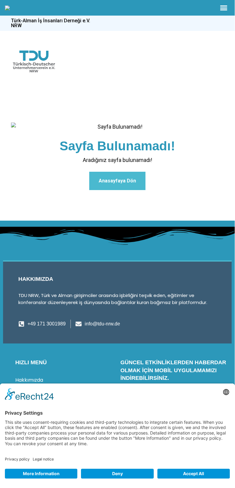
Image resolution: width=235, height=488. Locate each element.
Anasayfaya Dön (117, 181)
